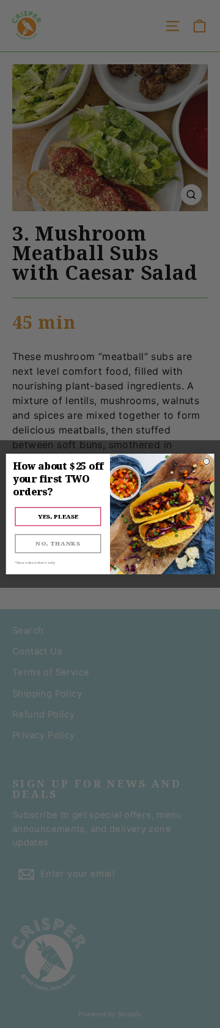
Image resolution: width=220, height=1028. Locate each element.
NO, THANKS (57, 543)
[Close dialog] (207, 462)
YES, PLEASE (58, 516)
